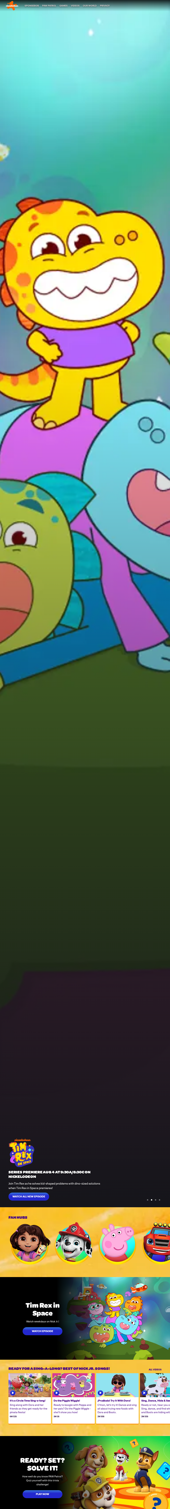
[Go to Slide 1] (147, 1200)
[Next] (166, 1243)
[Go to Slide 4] (159, 1200)
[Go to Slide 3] (155, 1200)
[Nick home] (12, 5)
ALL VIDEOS (155, 1369)
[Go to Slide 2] (151, 1200)
